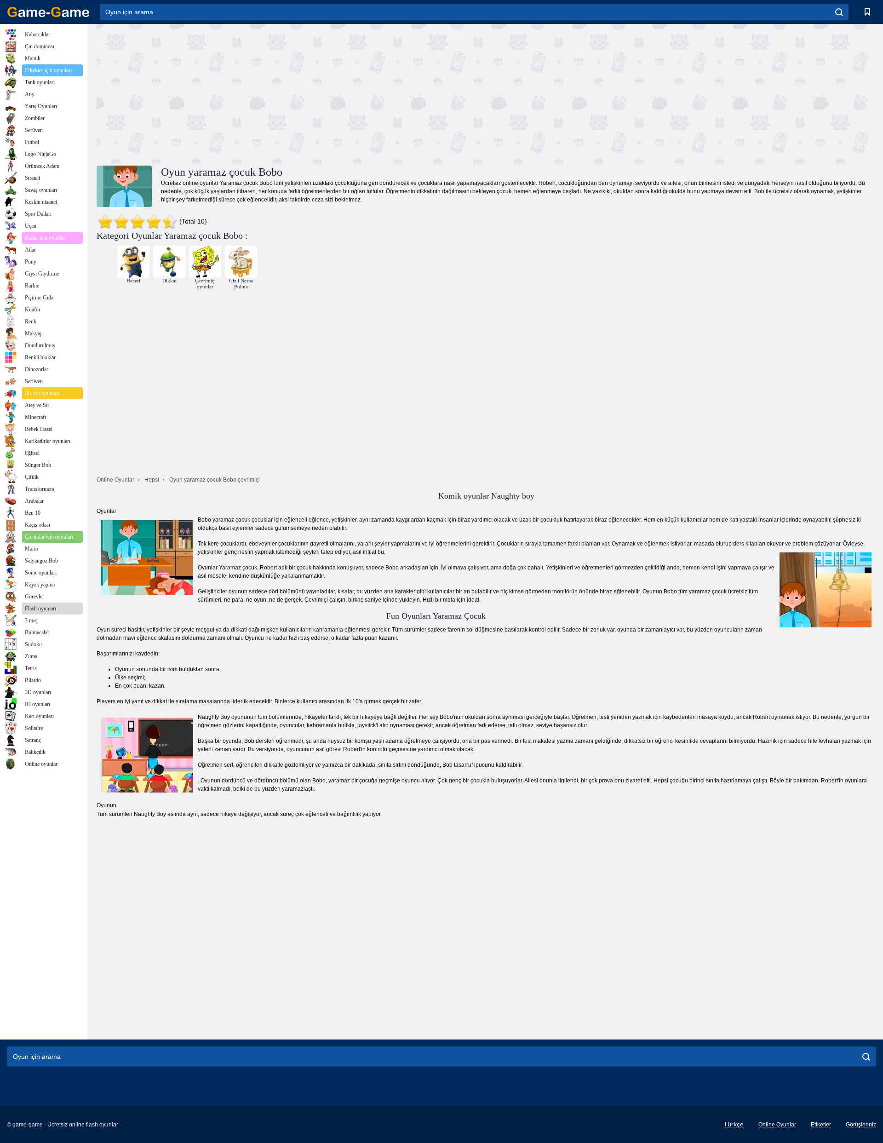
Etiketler (821, 1124)
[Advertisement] (291, 93)
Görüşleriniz (861, 1124)
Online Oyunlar (777, 1124)
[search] (839, 12)
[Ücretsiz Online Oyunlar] (48, 12)
